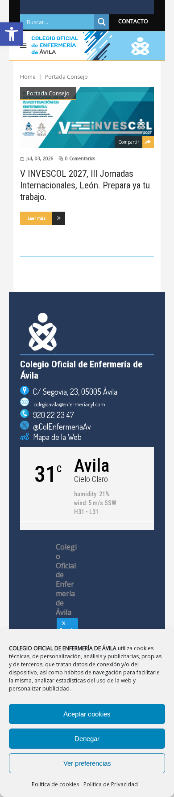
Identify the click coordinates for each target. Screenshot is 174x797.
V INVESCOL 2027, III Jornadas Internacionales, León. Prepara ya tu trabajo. (85, 185)
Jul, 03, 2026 (40, 158)
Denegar (87, 738)
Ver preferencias (87, 763)
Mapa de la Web (55, 437)
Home (28, 77)
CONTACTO (133, 21)
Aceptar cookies (87, 714)
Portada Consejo (48, 93)
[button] (11, 34)
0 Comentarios (80, 158)
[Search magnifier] (101, 22)
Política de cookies (55, 784)
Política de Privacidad (110, 784)
